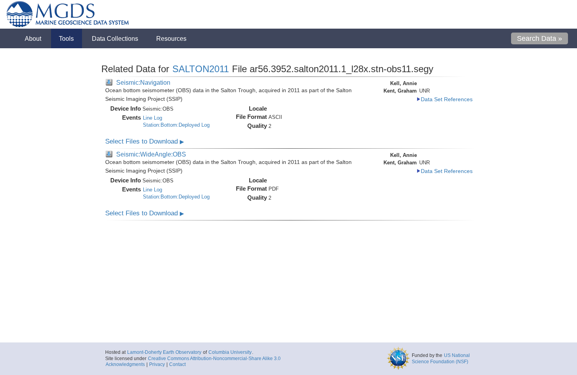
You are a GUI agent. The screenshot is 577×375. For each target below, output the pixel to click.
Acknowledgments (125, 364)
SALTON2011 (200, 69)
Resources (171, 38)
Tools (66, 38)
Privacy (157, 364)
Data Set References (447, 99)
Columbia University (230, 352)
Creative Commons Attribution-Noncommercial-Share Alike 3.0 (214, 358)
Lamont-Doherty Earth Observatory (164, 352)
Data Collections (115, 38)
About (33, 38)
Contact (177, 364)
